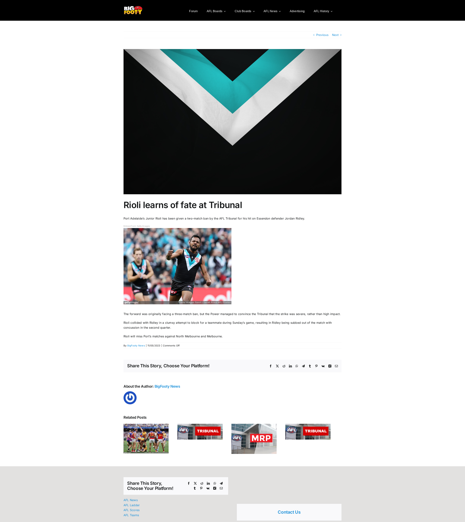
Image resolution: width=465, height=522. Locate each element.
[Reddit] (202, 485)
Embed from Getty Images (137, 226)
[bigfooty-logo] (133, 7)
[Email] (221, 490)
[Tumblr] (194, 490)
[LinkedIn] (208, 485)
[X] (195, 485)
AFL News (131, 502)
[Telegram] (221, 485)
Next (335, 35)
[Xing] (214, 490)
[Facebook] (188, 485)
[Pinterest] (201, 490)
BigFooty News (136, 345)
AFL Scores (132, 512)
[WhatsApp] (215, 485)
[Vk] (208, 490)
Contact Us (289, 514)
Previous (322, 35)
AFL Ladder (132, 507)
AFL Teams (131, 517)
